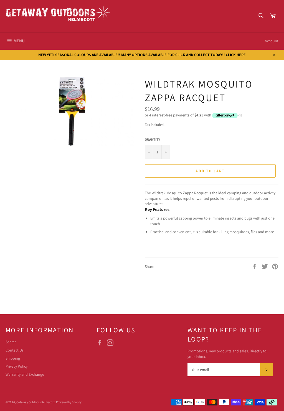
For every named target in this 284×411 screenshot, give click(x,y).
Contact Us (15, 350)
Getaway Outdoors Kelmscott (35, 402)
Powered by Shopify (69, 402)
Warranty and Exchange (25, 374)
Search (11, 341)
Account (271, 40)
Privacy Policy (16, 366)
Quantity (152, 139)
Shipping (13, 358)
